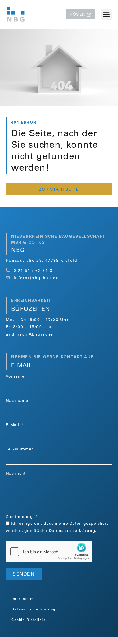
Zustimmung (20, 517)
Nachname (17, 401)
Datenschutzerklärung (72, 531)
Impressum (22, 599)
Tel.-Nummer (19, 450)
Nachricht (16, 474)
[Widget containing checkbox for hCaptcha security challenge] (49, 551)
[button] (106, 14)
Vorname (15, 377)
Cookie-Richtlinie (28, 620)
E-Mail (13, 425)
